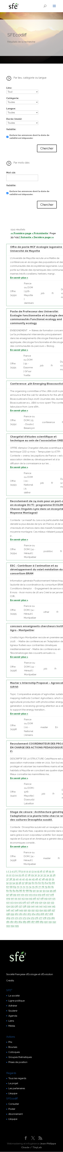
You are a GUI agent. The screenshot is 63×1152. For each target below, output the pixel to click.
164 (33, 914)
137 (20, 906)
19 (50, 871)
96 (54, 890)
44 (30, 879)
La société (14, 995)
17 (44, 871)
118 (42, 898)
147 (12, 910)
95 (51, 890)
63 (43, 883)
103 (31, 894)
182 (12, 922)
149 (21, 910)
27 (26, 875)
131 (44, 902)
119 (46, 898)
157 (53, 910)
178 (44, 918)
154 (41, 910)
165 (38, 914)
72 (24, 887)
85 (17, 890)
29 (32, 875)
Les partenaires (16, 1088)
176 (36, 918)
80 (49, 887)
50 (50, 879)
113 (23, 898)
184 (20, 922)
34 (47, 875)
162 (25, 914)
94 (47, 890)
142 (41, 906)
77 (39, 887)
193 (8, 925)
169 (8, 918)
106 (43, 894)
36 (54, 875)
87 (24, 890)
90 (34, 890)
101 (22, 894)
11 (27, 871)
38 (10, 879)
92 (40, 890)
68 (11, 887)
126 (24, 902)
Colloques (14, 1052)
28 (29, 875)
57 (23, 883)
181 (7, 922)
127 (28, 902)
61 (36, 883)
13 (32, 871)
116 (34, 898)
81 (52, 887)
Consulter (13, 1104)
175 (32, 918)
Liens (11, 1020)
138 (24, 906)
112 (19, 898)
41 (20, 879)
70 (18, 887)
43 (26, 879)
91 (37, 890)
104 (35, 894)
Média (11, 1026)
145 (53, 906)
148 (17, 910)
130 (41, 902)
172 (20, 918)
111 (16, 898)
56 (20, 883)
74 (30, 887)
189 (41, 922)
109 (8, 898)
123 (12, 902)
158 (8, 914)
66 (53, 883)
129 (36, 902)
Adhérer (12, 1005)
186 (29, 922)
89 (30, 890)
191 (50, 922)
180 (53, 918)
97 (7, 894)
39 (14, 879)
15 (38, 871)
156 (49, 910)
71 (21, 887)
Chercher (46, 148)
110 (12, 898)
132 (48, 902)
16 (41, 871)
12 (30, 871)
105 (39, 894)
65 (49, 883)
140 (33, 906)
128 (32, 902)
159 (12, 914)
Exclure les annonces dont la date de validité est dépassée (29, 136)
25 (19, 875)
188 (37, 922)
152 (33, 910)
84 (14, 890)
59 (29, 883)
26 (22, 875)
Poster (11, 1109)
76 (36, 887)
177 (40, 918)
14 (35, 871)
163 (29, 914)
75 (33, 887)
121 (53, 898)
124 (16, 902)
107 (48, 894)
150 (25, 910)
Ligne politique (16, 1000)
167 (47, 914)
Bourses (12, 1047)
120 (50, 898)
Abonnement (15, 1114)
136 (16, 906)
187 (33, 922)
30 (35, 875)
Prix (10, 1042)
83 (10, 890)
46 (36, 879)
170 (12, 918)
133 (52, 902)
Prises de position (17, 1062)
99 (14, 894)
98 (11, 894)
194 (12, 925)
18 (47, 871)
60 (33, 883)
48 (43, 879)
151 (29, 910)
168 (51, 914)
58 (26, 883)
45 (33, 879)
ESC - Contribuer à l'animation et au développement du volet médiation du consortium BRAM (36, 569)
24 (16, 875)
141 (37, 906)
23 (13, 875)
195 (17, 925)
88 (27, 890)
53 (10, 883)
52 (7, 883)
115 (30, 898)
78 (42, 887)
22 (10, 875)
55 (17, 883)
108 (52, 894)
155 (45, 910)
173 (24, 918)
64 (46, 883)
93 (44, 890)
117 (38, 898)
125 (20, 902)
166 (42, 914)
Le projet (13, 1083)
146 (8, 910)
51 (53, 879)
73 (27, 887)
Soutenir (12, 1010)
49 (46, 879)
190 (46, 922)
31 (39, 875)
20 (53, 871)
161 (20, 914)
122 (8, 902)
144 (49, 906)
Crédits (10, 980)
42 (23, 879)
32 (41, 875)
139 (28, 906)
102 (26, 894)
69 (14, 887)
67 (7, 887)
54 (13, 883)
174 (28, 918)
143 (45, 906)
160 (17, 914)
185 (24, 922)
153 (37, 910)
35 (51, 875)
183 (16, 922)
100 (18, 894)
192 (54, 922)
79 (46, 887)
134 (8, 906)
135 (12, 906)
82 (7, 890)
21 (7, 875)
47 (40, 879)
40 (17, 879)
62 (39, 883)
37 (7, 879)
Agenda (12, 1015)
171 (16, 918)
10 (24, 871)
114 (26, 898)
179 (49, 918)
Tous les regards (17, 1078)
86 (20, 890)
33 (44, 875)
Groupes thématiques (20, 1057)
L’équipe (12, 1093)
